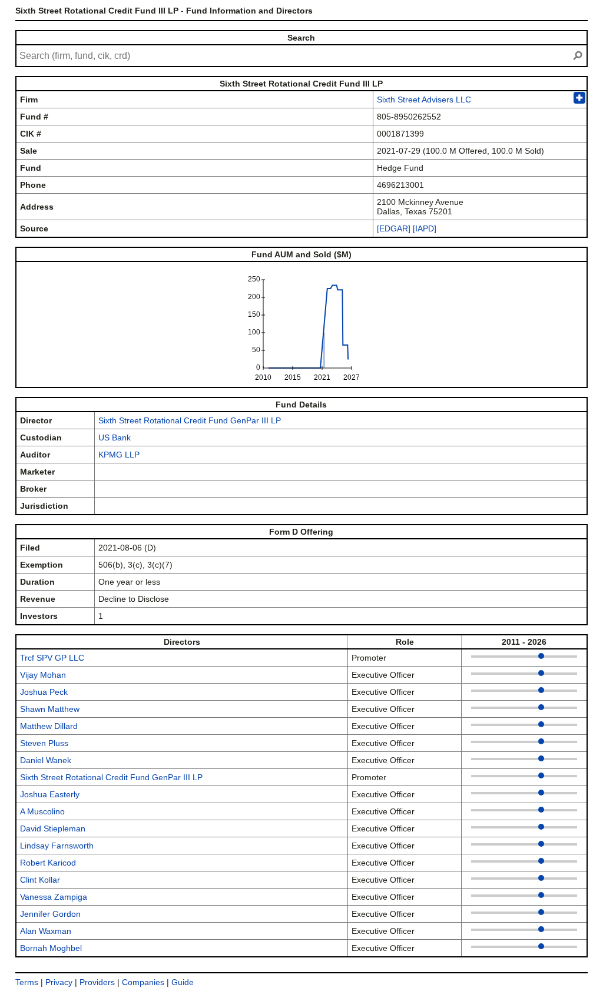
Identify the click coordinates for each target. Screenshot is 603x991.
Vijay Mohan (43, 675)
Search (301, 37)
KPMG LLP (119, 454)
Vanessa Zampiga (53, 896)
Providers (97, 982)
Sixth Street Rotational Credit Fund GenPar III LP (189, 420)
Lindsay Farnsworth (57, 845)
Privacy (58, 982)
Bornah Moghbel (51, 948)
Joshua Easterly (49, 794)
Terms (26, 982)
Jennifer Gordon (50, 914)
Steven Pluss (44, 743)
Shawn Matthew (49, 709)
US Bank (114, 437)
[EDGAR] (393, 228)
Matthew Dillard (49, 726)
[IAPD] (424, 228)
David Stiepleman (52, 828)
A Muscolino (42, 811)
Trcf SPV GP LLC (52, 657)
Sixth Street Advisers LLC (424, 99)
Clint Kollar (40, 879)
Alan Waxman (45, 931)
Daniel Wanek (45, 760)
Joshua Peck (44, 692)
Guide (182, 982)
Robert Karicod (48, 862)
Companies (143, 982)
